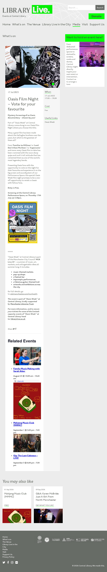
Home (6, 24)
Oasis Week (50, 122)
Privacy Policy (8, 557)
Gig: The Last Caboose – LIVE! (25, 456)
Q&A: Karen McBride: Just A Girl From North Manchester (47, 496)
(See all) (20, 381)
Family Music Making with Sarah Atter (26, 369)
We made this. (98, 565)
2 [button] (56, 84)
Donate (97, 16)
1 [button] (53, 84)
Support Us (97, 24)
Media (76, 24)
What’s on (18, 24)
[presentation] (27, 356)
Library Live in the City (56, 24)
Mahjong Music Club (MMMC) (23, 424)
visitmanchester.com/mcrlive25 (23, 294)
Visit (85, 24)
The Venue (33, 24)
